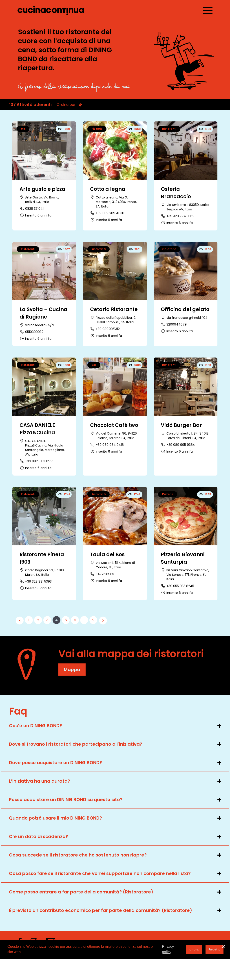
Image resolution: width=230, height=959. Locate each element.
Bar (93, 365)
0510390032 (34, 332)
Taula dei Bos (107, 554)
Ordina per (66, 104)
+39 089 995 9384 (180, 444)
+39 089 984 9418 (110, 444)
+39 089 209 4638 (110, 213)
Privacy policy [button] (168, 949)
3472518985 (105, 574)
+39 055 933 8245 (180, 586)
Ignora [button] (194, 949)
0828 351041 (34, 208)
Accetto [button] (215, 949)
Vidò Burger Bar (181, 425)
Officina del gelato (185, 309)
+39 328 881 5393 (38, 581)
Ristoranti (169, 129)
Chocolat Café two (114, 425)
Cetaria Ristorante (114, 309)
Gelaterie (169, 249)
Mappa (72, 669)
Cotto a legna (107, 189)
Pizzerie (96, 129)
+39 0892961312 (108, 329)
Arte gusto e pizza (42, 189)
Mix (23, 129)
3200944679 (176, 324)
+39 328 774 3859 (180, 216)
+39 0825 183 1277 (39, 461)
